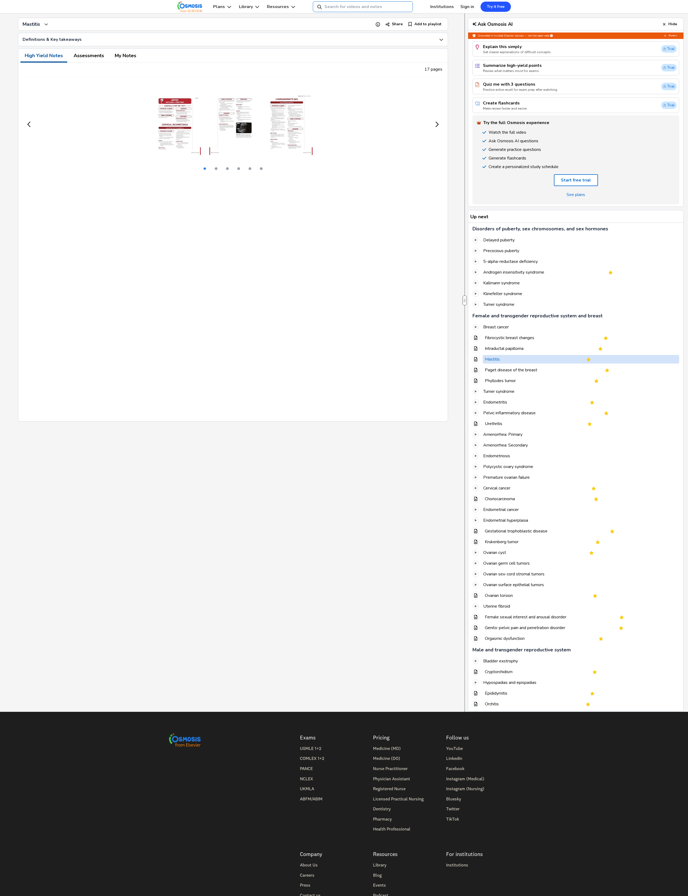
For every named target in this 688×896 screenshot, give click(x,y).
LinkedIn (454, 758)
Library (246, 7)
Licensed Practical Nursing (398, 798)
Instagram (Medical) (465, 778)
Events (379, 885)
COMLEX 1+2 (312, 758)
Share (397, 24)
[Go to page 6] (261, 168)
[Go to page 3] (227, 168)
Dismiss (673, 35)
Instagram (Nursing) (465, 788)
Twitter (453, 808)
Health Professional (391, 829)
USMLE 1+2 (310, 748)
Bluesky (453, 798)
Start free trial (576, 180)
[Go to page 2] (216, 168)
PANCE (306, 768)
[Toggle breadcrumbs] (46, 24)
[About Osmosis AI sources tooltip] (551, 36)
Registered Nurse (389, 788)
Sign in (467, 7)
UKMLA (307, 788)
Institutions (442, 7)
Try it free (495, 6)
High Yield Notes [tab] (44, 55)
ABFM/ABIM (311, 798)
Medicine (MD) (387, 748)
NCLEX (306, 778)
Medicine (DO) (386, 758)
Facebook (455, 768)
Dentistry (382, 808)
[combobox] (362, 7)
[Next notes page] (436, 124)
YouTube (454, 748)
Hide (672, 24)
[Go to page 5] (249, 168)
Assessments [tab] (89, 55)
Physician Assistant (391, 778)
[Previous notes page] (29, 124)
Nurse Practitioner (390, 768)
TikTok (452, 819)
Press (305, 885)
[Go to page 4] (238, 168)
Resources (278, 7)
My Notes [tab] (125, 55)
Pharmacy (382, 819)
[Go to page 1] (204, 168)
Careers (307, 875)
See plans (576, 195)
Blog (377, 875)
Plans (219, 7)
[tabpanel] (233, 242)
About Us (309, 865)
